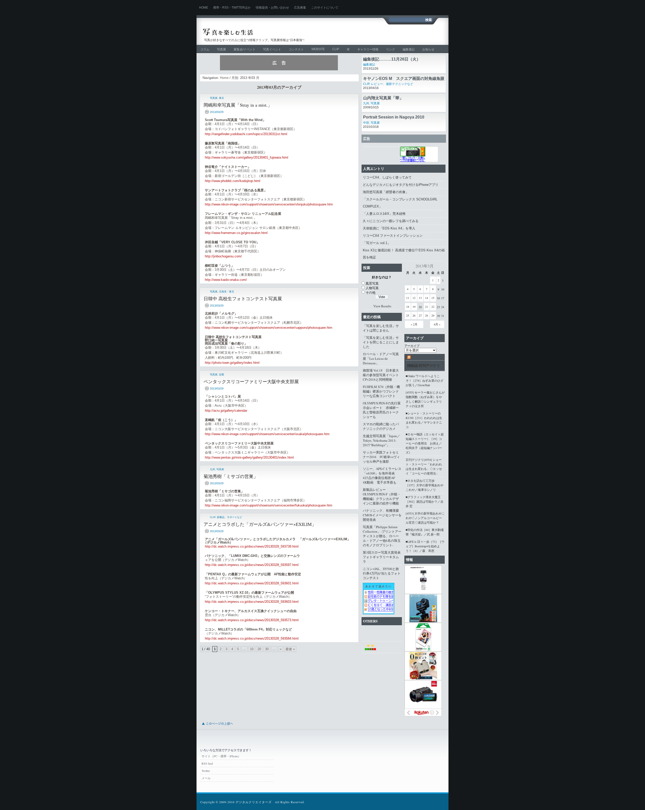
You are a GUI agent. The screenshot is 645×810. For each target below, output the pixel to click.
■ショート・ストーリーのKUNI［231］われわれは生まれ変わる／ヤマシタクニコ (424, 420)
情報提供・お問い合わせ (272, 7)
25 (407, 315)
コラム (204, 49)
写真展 (221, 49)
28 (426, 315)
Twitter (206, 771)
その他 (370, 292)
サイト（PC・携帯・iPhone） (221, 756)
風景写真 (372, 283)
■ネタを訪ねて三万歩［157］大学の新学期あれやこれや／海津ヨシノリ (424, 485)
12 (413, 298)
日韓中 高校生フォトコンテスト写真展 (243, 298)
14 (426, 298)
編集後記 (409, 49)
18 (407, 307)
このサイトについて (324, 7)
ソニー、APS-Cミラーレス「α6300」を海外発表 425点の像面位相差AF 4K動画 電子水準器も (382, 475)
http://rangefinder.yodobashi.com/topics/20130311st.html (246, 134)
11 (407, 298)
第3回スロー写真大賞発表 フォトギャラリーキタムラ (382, 557)
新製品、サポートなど (229, 517)
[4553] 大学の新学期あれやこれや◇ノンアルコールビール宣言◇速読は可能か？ (425, 517)
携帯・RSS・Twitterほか (232, 7)
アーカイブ (412, 346)
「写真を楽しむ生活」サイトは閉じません (381, 328)
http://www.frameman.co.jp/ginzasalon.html (236, 233)
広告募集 (300, 7)
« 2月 (414, 324)
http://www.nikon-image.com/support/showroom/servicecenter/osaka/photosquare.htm (267, 434)
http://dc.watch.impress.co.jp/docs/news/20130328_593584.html (252, 638)
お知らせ (428, 49)
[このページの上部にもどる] (217, 726)
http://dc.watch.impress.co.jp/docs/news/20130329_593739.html (252, 546)
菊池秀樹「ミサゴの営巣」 (231, 476)
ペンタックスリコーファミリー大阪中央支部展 (251, 381)
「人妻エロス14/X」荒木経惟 (384, 214)
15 (432, 298)
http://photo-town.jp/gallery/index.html (232, 363)
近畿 (221, 374)
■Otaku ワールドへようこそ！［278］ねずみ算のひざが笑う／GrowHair (424, 380)
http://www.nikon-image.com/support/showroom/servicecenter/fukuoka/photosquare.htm (268, 505)
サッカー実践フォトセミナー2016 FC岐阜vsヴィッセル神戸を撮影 (381, 457)
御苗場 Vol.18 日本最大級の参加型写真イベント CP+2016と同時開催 (382, 375)
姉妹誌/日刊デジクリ (423, 365)
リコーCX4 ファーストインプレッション (393, 235)
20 (259, 649)
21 (426, 307)
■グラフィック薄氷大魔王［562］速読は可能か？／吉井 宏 (424, 501)
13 (420, 298)
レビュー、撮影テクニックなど (392, 84)
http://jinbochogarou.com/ (223, 256)
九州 (212, 469)
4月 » (437, 324)
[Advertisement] (384, 34)
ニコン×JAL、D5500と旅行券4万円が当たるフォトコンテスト (382, 573)
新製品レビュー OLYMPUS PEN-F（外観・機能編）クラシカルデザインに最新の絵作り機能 (382, 496)
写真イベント (272, 49)
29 (432, 315)
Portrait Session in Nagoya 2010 (393, 117)
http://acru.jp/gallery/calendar (226, 410)
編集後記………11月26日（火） (392, 59)
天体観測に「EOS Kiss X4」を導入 (389, 228)
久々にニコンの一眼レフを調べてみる (390, 221)
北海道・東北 (226, 291)
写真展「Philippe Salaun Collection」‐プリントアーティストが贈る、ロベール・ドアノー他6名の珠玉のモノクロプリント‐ (382, 536)
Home (203, 7)
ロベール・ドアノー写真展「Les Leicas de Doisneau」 (381, 358)
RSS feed (207, 763)
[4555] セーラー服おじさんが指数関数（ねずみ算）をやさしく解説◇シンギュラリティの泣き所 (425, 399)
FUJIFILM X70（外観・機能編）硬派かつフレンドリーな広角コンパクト (381, 391)
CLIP (335, 49)
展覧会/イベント (244, 49)
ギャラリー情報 (367, 49)
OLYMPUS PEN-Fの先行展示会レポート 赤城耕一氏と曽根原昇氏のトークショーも (382, 410)
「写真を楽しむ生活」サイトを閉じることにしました (381, 342)
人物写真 (372, 288)
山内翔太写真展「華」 (383, 98)
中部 (366, 123)
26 (413, 315)
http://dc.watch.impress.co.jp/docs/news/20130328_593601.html (252, 583)
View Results (382, 306)
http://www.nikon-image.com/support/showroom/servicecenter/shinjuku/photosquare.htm (269, 204)
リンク (390, 49)
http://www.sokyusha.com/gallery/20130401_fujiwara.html (246, 157)
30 (267, 649)
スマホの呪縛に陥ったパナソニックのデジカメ (381, 426)
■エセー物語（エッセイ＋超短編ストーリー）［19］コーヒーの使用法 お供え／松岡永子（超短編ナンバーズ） (425, 443)
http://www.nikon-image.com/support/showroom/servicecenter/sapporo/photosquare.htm (268, 327)
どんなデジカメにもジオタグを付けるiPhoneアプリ (400, 185)
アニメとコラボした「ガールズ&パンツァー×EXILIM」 (260, 524)
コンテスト (296, 49)
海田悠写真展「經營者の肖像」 (386, 192)
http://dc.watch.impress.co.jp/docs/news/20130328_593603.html (252, 602)
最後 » (290, 649)
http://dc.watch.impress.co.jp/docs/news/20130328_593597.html (252, 565)
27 (420, 315)
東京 (221, 98)
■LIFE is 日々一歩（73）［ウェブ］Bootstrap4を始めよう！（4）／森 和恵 (425, 546)
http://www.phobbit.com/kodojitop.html (232, 181)
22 (432, 307)
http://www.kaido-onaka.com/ (226, 280)
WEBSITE (318, 49)
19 (413, 307)
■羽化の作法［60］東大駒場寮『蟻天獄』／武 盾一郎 (425, 532)
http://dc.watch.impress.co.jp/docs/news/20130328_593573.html (252, 620)
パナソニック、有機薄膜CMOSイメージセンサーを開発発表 (382, 515)
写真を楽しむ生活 (256, 31)
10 (251, 649)
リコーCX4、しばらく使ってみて (387, 177)
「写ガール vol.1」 (377, 243)
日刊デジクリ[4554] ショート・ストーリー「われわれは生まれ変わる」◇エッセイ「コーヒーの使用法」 (424, 466)
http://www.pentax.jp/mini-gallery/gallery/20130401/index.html (249, 457)
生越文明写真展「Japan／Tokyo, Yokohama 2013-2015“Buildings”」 (381, 440)
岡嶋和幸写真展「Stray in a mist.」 (238, 105)
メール (206, 778)
